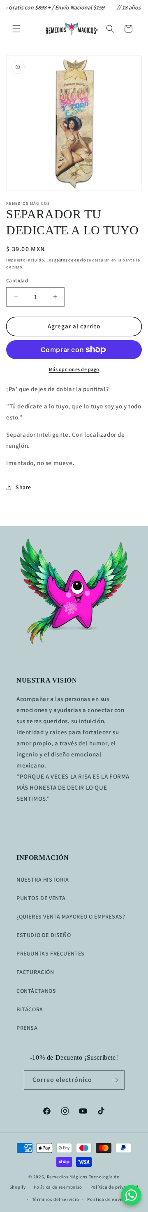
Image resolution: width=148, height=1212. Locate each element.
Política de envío (105, 1199)
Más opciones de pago (74, 369)
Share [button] (23, 487)
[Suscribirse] (115, 1080)
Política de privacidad (114, 1187)
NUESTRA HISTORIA (42, 879)
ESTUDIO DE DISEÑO (43, 935)
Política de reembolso (58, 1187)
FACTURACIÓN (35, 972)
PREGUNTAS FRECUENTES (50, 953)
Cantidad (17, 280)
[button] (16, 29)
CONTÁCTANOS (36, 990)
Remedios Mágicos (67, 1177)
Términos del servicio (55, 1199)
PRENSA (27, 1027)
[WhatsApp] (131, 1195)
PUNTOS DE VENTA (41, 898)
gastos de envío (70, 260)
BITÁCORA (29, 1009)
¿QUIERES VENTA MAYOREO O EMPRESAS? (70, 916)
